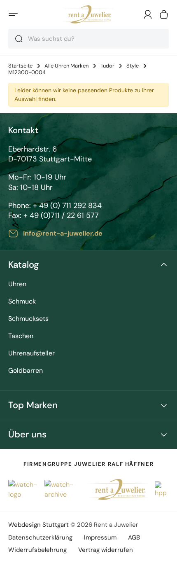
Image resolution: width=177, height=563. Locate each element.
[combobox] (88, 39)
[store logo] (88, 14)
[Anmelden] (148, 14)
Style (132, 66)
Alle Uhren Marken (66, 66)
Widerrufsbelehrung (37, 550)
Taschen (20, 336)
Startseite (20, 66)
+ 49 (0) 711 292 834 (67, 205)
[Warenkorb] (164, 14)
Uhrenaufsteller (31, 353)
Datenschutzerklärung (40, 537)
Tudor (107, 66)
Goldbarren (25, 370)
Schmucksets (28, 318)
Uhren (17, 284)
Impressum (100, 537)
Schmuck (22, 301)
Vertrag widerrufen (105, 550)
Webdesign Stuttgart (38, 525)
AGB (134, 537)
